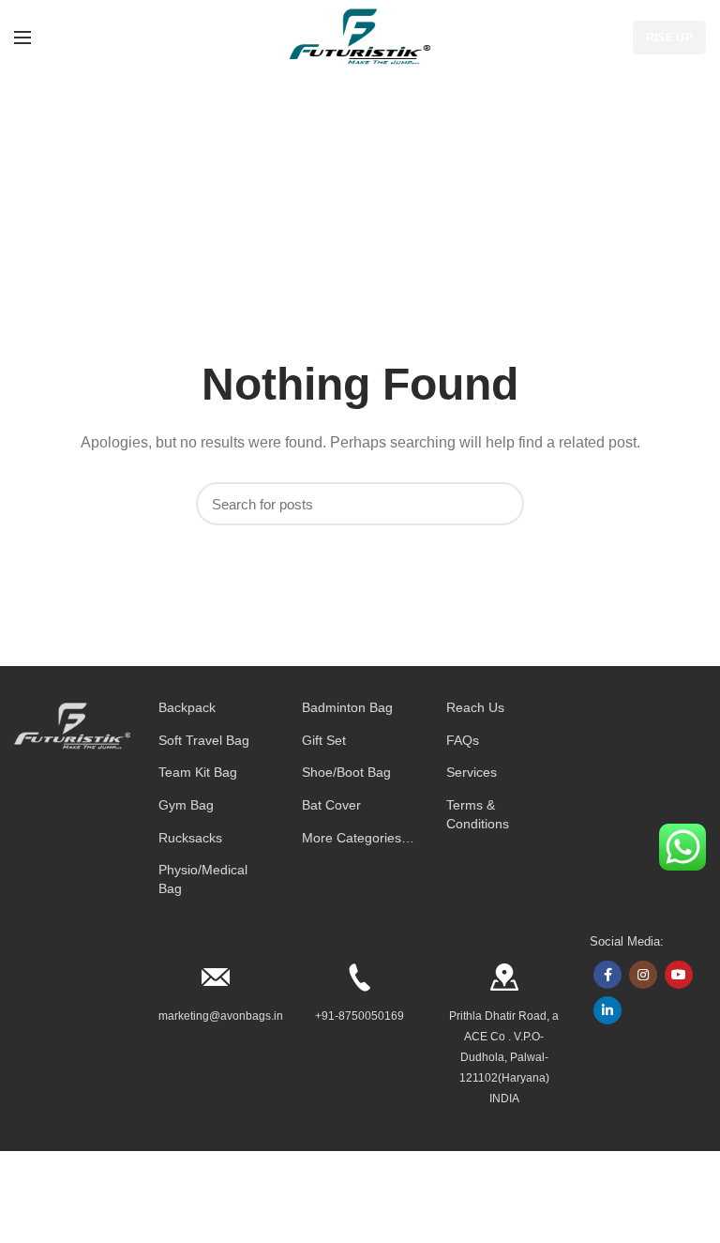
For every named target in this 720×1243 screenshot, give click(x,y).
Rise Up (669, 37)
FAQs (462, 740)
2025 (195, 1216)
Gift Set (324, 740)
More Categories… (358, 837)
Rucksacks (190, 837)
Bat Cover (331, 804)
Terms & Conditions (477, 814)
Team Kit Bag (197, 772)
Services (471, 772)
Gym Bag (186, 804)
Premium (231, 1216)
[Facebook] (607, 975)
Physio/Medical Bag (203, 879)
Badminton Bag (347, 707)
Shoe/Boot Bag (346, 772)
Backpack (187, 707)
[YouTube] (679, 975)
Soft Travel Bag (203, 740)
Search (500, 503)
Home (336, 186)
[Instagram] (643, 975)
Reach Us (475, 707)
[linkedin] (607, 1010)
